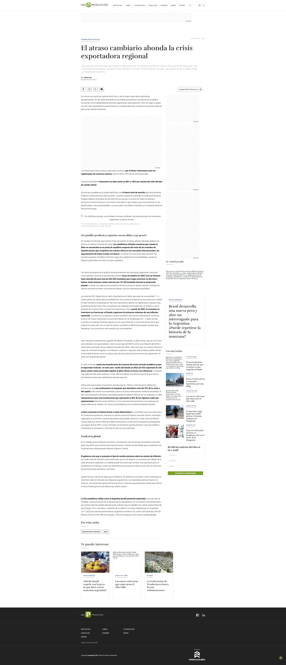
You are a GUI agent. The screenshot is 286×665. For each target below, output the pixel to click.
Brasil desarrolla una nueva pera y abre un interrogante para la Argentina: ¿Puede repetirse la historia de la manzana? (185, 321)
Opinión (182, 5)
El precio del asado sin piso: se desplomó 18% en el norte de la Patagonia (195, 435)
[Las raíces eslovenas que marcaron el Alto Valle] (175, 396)
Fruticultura (117, 5)
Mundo (173, 5)
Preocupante (189, 373)
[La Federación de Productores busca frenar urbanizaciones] (159, 562)
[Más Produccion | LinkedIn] (203, 5)
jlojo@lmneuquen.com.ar (89, 79)
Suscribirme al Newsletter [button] (185, 473)
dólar (106, 532)
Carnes (128, 5)
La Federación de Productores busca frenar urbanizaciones (158, 586)
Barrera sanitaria (191, 406)
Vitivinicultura (139, 5)
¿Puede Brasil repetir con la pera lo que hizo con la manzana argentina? (95, 586)
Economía (164, 5)
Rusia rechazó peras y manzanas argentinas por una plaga (195, 382)
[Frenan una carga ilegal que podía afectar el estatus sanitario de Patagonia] (175, 412)
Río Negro (150, 575)
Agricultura (152, 5)
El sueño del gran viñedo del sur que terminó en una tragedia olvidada (194, 366)
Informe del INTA (191, 425)
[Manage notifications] (281, 658)
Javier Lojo (88, 77)
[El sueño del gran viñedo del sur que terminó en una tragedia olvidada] (175, 363)
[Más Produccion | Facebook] (199, 5)
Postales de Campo (191, 357)
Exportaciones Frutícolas (90, 39)
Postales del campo (191, 391)
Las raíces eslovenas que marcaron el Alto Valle (195, 398)
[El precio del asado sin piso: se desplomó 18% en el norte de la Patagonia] (175, 431)
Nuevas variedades (175, 300)
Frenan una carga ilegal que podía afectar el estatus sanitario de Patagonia (194, 416)
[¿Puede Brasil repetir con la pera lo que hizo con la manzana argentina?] (95, 562)
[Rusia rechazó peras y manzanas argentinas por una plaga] (175, 379)
